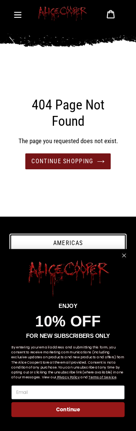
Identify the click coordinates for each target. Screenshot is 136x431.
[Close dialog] (124, 255)
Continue (68, 409)
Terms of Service (102, 377)
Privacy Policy (67, 377)
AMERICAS (68, 243)
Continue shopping (62, 161)
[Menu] (17, 13)
